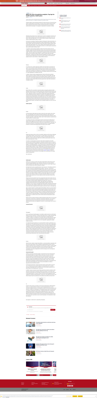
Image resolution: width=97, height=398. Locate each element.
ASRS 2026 (50, 5)
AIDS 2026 (32, 5)
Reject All (75, 396)
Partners (59, 3)
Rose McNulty (38, 324)
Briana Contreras (39, 339)
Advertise (22, 383)
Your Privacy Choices (45, 384)
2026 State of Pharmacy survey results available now (43, 5)
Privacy (33, 384)
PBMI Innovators (35, 5)
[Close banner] (96, 1)
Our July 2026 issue (54, 5)
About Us (22, 382)
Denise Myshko (39, 346)
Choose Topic (23, 5)
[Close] (96, 396)
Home (64, 389)
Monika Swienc (39, 352)
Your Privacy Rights (69, 396)
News (49, 3)
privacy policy (41, 311)
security (45, 149)
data (48, 149)
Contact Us (33, 382)
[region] (48, 396)
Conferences (55, 3)
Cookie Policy (7, 397)
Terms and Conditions (35, 383)
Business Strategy (32, 314)
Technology (27, 314)
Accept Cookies (80, 396)
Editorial (22, 384)
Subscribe (52, 309)
